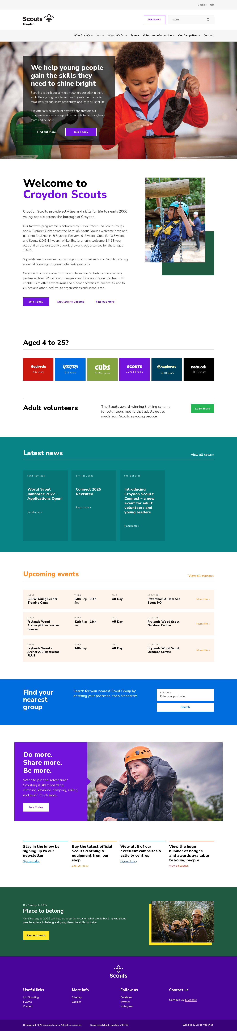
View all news (201, 455)
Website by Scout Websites (198, 1024)
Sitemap (77, 997)
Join (212, 4)
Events (135, 35)
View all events (200, 576)
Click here (191, 1000)
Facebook (126, 997)
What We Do (116, 35)
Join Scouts (154, 19)
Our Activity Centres (70, 302)
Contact (209, 35)
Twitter (125, 1002)
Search (185, 707)
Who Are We (82, 35)
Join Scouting (31, 997)
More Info (202, 599)
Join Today (81, 132)
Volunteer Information (157, 35)
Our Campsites (187, 35)
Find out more (46, 132)
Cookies (202, 4)
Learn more (202, 409)
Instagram (126, 1006)
